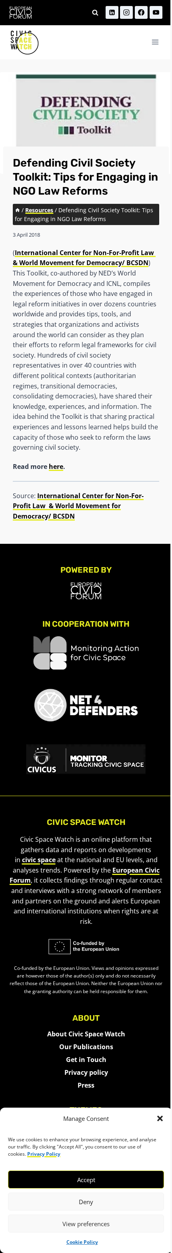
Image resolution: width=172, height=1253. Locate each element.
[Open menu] (155, 42)
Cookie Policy (82, 1242)
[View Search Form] (95, 12)
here (56, 466)
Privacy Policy (43, 1153)
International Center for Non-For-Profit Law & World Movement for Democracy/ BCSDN (78, 506)
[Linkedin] (112, 12)
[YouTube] (156, 12)
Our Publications (86, 1046)
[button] (160, 1118)
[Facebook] (141, 12)
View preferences (86, 1224)
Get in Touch (86, 1059)
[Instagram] (126, 12)
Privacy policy (86, 1072)
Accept (86, 1180)
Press (86, 1085)
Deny (86, 1202)
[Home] (17, 210)
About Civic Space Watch (86, 1034)
